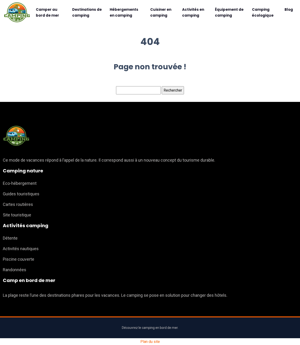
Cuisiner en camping (160, 12)
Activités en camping (193, 12)
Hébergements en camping (124, 12)
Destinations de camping (87, 12)
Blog (289, 9)
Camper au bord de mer (47, 12)
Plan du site (150, 341)
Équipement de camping (229, 12)
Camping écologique (263, 12)
